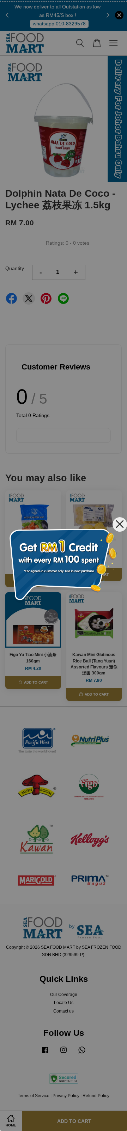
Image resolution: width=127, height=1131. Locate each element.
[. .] (63, 565)
